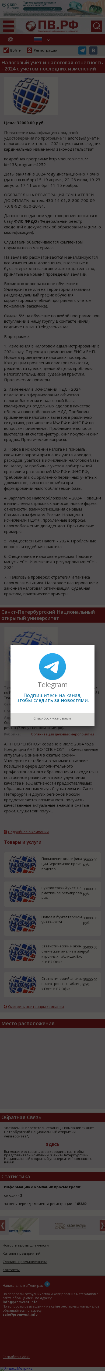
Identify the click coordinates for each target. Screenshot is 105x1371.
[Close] (94, 645)
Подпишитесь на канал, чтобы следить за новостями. (52, 697)
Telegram (52, 684)
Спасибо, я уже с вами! (52, 718)
